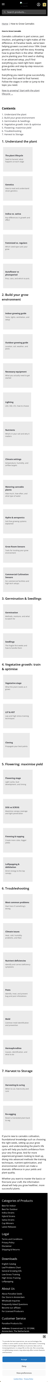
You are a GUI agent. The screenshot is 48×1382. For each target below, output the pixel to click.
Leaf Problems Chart (11, 1267)
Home (5, 23)
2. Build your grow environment (18, 117)
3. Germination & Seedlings (16, 121)
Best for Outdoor (10, 1209)
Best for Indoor (9, 1205)
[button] (44, 1336)
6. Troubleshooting (11, 131)
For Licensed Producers (13, 1311)
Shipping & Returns (11, 1249)
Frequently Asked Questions (15, 1304)
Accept (24, 1359)
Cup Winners (8, 1223)
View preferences (24, 1373)
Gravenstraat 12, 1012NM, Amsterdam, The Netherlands (18, 1330)
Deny (24, 1366)
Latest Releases (9, 1226)
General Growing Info (12, 1271)
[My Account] (39, 4)
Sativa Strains (8, 1219)
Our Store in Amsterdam (13, 1297)
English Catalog (9, 1264)
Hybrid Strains (8, 1216)
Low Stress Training (11, 1274)
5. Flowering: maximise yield (16, 127)
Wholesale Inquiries (11, 1300)
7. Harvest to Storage (12, 134)
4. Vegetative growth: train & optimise (21, 124)
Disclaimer (7, 1246)
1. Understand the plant (14, 114)
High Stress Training (11, 1278)
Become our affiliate (11, 1307)
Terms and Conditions (12, 1239)
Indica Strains (8, 1212)
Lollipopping (7, 1281)
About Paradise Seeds (12, 1293)
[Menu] (5, 4)
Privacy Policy (28, 1379)
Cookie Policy (18, 1379)
